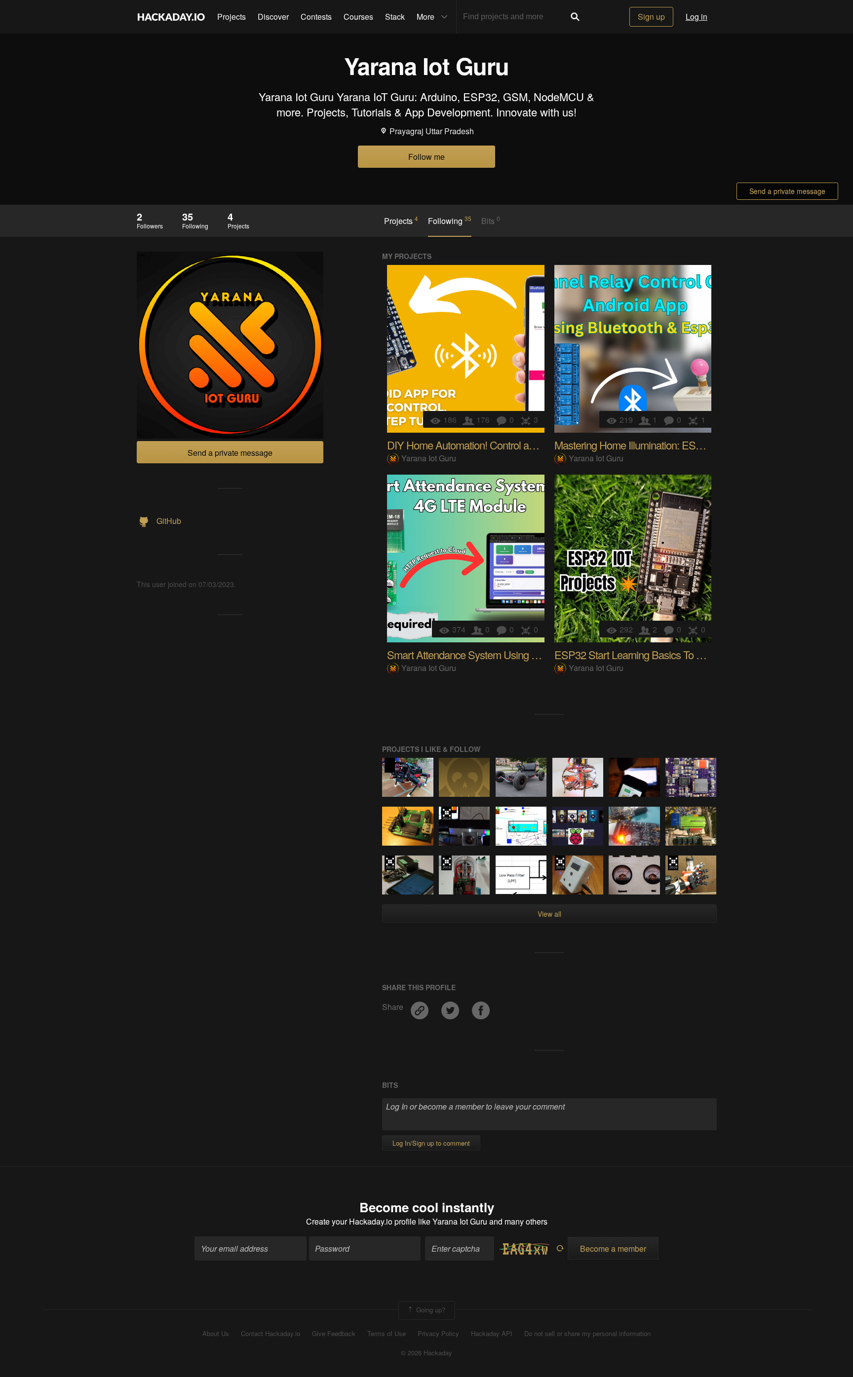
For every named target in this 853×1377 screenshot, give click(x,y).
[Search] (575, 17)
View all (549, 914)
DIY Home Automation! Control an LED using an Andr (503, 444)
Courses (358, 16)
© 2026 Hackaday (426, 1352)
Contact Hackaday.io (270, 1333)
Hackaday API (491, 1333)
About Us (215, 1333)
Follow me (426, 156)
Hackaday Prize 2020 (390, 765)
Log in (696, 16)
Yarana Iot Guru (428, 458)
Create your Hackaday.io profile (361, 1221)
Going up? (429, 1309)
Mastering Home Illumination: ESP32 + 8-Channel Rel (670, 444)
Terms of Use (386, 1333)
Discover (273, 16)
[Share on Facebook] (480, 1006)
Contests (316, 16)
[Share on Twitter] (451, 1006)
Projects (231, 16)
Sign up (651, 16)
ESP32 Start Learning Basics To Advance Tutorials (663, 654)
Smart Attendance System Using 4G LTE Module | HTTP (509, 654)
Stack (395, 16)
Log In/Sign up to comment (431, 1143)
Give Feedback (333, 1333)
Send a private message (787, 191)
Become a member (613, 1248)
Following (449, 220)
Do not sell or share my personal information (587, 1333)
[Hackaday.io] (171, 17)
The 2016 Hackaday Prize (446, 814)
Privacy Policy (438, 1333)
